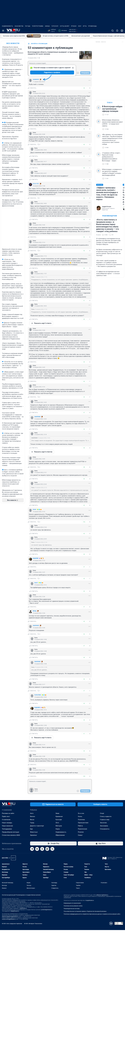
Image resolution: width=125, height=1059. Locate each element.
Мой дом (59, 826)
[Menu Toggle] (3, 30)
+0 (84, 144)
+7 (84, 412)
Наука (58, 829)
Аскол (34, 509)
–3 (89, 533)
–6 (89, 250)
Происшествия (83, 823)
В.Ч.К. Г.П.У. (36, 183)
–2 (89, 362)
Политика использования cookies (73, 906)
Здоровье (33, 835)
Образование (60, 835)
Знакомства (19, 26)
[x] (52, 849)
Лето (57, 823)
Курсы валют (64, 26)
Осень (80, 816)
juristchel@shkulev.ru (46, 909)
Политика (81, 819)
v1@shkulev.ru (23, 908)
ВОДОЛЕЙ (35, 558)
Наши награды (7, 823)
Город (32, 823)
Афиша (47, 26)
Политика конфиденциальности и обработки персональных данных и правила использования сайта (92, 914)
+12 (84, 522)
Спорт (102, 813)
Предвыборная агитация (10, 832)
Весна (32, 819)
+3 (84, 397)
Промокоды (92, 26)
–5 (89, 144)
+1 (84, 156)
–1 (89, 156)
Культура (59, 819)
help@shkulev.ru (14, 911)
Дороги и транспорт (37, 826)
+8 (84, 467)
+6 (84, 198)
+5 (84, 237)
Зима (57, 813)
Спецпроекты (104, 829)
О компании (6, 819)
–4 (89, 448)
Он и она (81, 813)
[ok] (42, 849)
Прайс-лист (6, 816)
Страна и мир (104, 819)
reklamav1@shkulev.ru (102, 895)
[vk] (37, 849)
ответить (33, 88)
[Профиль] (122, 30)
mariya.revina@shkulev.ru (9, 919)
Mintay (34, 611)
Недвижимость (7, 26)
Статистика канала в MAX (11, 835)
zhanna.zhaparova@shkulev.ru (10, 916)
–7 (89, 397)
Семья (80, 835)
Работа (80, 826)
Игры (85, 26)
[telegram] (32, 849)
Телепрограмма (37, 26)
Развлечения (82, 829)
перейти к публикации (39, 43)
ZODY (79, 26)
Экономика (104, 826)
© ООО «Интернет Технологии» (33, 923)
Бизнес (32, 816)
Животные (34, 832)
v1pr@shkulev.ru (89, 900)
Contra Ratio (37, 695)
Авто (31, 813)
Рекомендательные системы (72, 908)
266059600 (37, 416)
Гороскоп (54, 26)
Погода (27, 26)
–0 (89, 88)
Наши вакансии (7, 826)
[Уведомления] (117, 30)
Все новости (12, 43)
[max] (47, 849)
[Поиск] (112, 30)
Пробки (73, 26)
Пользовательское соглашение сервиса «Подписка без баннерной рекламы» (85, 911)
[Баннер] (34, 36)
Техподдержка (7, 829)
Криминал (59, 816)
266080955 (36, 79)
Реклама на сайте (8, 813)
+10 (84, 776)
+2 (84, 129)
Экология (103, 823)
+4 (84, 88)
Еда (31, 829)
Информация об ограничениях (72, 903)
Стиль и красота (105, 816)
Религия (81, 832)
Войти (36, 791)
